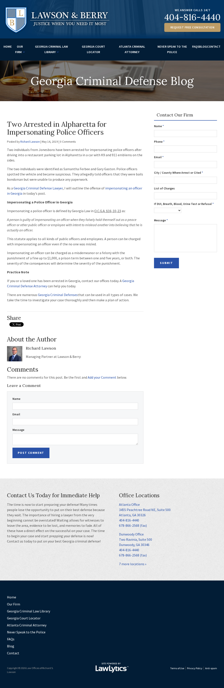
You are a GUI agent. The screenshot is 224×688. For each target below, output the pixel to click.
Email (16, 414)
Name (16, 399)
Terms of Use (177, 668)
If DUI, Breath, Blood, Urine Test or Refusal (184, 204)
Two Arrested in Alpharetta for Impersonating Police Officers (57, 128)
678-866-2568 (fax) (133, 525)
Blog (203, 47)
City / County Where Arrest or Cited (178, 173)
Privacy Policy (194, 668)
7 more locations (131, 564)
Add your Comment (102, 377)
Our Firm (19, 49)
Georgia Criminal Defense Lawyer (38, 188)
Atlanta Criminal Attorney (132, 49)
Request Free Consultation (192, 27)
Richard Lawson (30, 142)
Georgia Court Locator (93, 49)
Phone (159, 142)
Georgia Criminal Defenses (58, 295)
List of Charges (164, 188)
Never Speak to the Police (172, 49)
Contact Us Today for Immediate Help (53, 495)
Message (18, 430)
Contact (213, 47)
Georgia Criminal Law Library (51, 49)
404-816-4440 (192, 17)
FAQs (195, 47)
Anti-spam (211, 668)
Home (8, 47)
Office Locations (139, 495)
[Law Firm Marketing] (112, 668)
